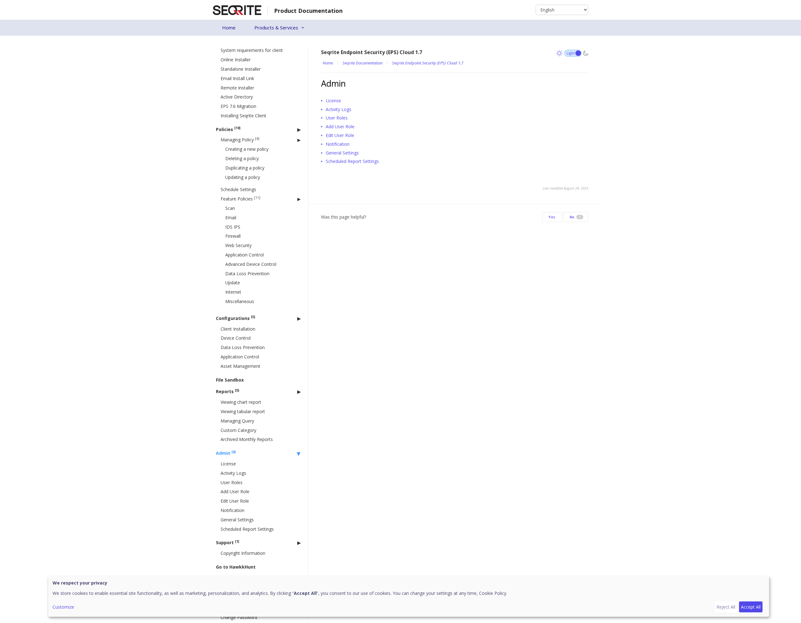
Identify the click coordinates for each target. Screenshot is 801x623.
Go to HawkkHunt (236, 567)
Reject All (726, 607)
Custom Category (238, 430)
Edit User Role (235, 501)
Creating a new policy (246, 149)
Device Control (236, 338)
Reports (227, 391)
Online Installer (236, 60)
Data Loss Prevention (247, 273)
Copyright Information (243, 553)
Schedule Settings (238, 189)
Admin (226, 453)
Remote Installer (237, 88)
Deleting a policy (242, 158)
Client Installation (238, 329)
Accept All (751, 607)
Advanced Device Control (250, 264)
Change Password (239, 617)
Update (232, 283)
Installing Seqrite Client (243, 116)
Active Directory (237, 97)
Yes (551, 217)
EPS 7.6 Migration (238, 106)
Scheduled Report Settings (247, 529)
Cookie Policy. (493, 593)
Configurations (235, 318)
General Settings (237, 520)
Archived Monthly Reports (247, 439)
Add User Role (235, 491)
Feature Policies (240, 198)
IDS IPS (232, 227)
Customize (63, 607)
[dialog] (408, 596)
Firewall (233, 236)
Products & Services (276, 27)
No (575, 217)
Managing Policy (240, 139)
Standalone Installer (241, 69)
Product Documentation (308, 10)
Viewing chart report (241, 402)
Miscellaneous (239, 301)
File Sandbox (230, 380)
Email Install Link (237, 78)
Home (229, 27)
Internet (233, 292)
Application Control (244, 255)
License (228, 464)
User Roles (231, 482)
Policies (228, 129)
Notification (232, 510)
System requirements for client (252, 50)
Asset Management (240, 366)
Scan (230, 208)
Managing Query (237, 421)
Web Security (238, 245)
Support (227, 542)
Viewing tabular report (243, 411)
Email (230, 217)
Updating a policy (242, 177)
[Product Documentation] (237, 10)
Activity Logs (233, 473)
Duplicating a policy (244, 168)
